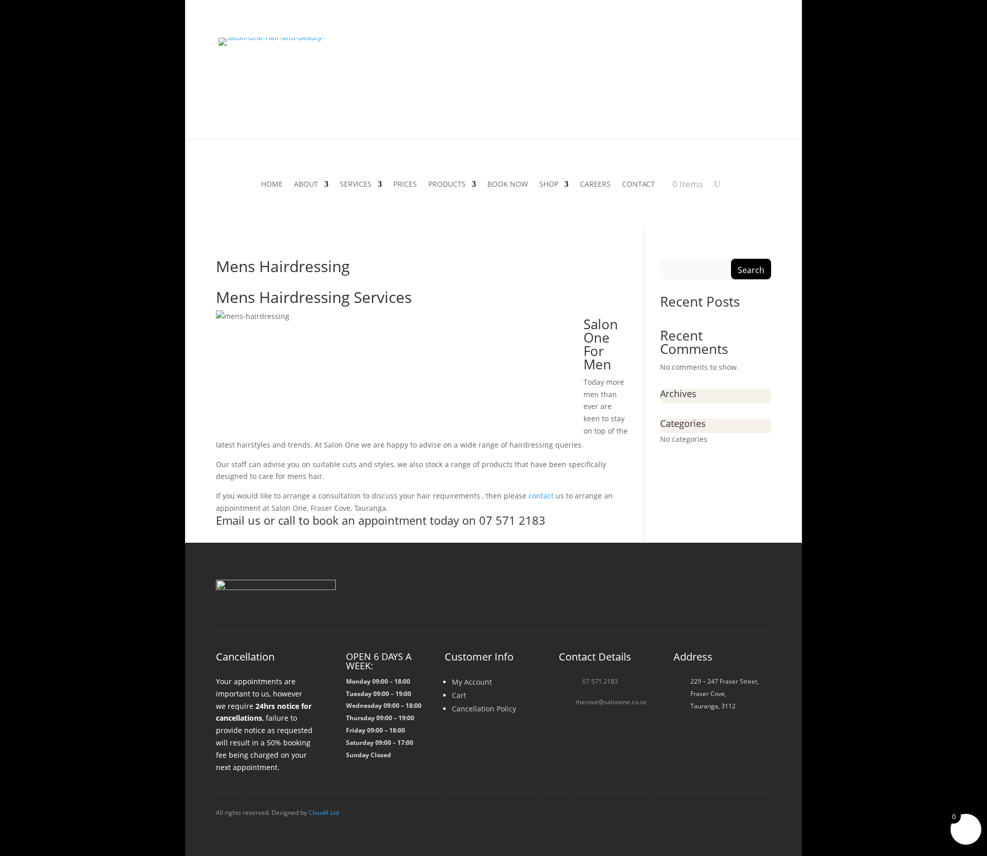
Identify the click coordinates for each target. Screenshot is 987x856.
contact (541, 496)
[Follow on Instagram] (711, 596)
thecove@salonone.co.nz (611, 702)
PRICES (405, 185)
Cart (459, 695)
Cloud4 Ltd (323, 812)
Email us (238, 520)
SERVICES (356, 185)
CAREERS (595, 185)
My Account (472, 682)
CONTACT (638, 185)
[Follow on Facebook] (687, 596)
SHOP (548, 185)
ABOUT (306, 185)
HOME (272, 185)
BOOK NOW (507, 185)
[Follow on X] (736, 596)
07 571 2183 (600, 681)
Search (751, 270)
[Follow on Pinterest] (761, 596)
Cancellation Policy (484, 709)
